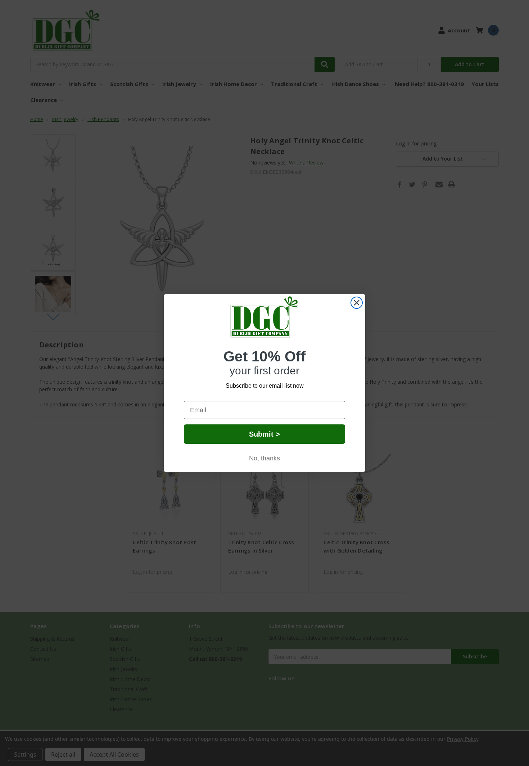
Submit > (264, 434)
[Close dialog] (356, 302)
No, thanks (264, 458)
